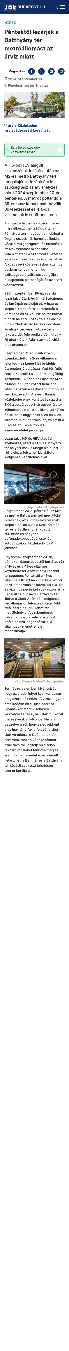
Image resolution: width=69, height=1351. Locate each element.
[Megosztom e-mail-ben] (61, 71)
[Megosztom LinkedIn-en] (51, 71)
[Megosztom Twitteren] (41, 71)
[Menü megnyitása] (62, 7)
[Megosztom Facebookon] (31, 71)
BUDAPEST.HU (31, 7)
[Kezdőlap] (10, 7)
